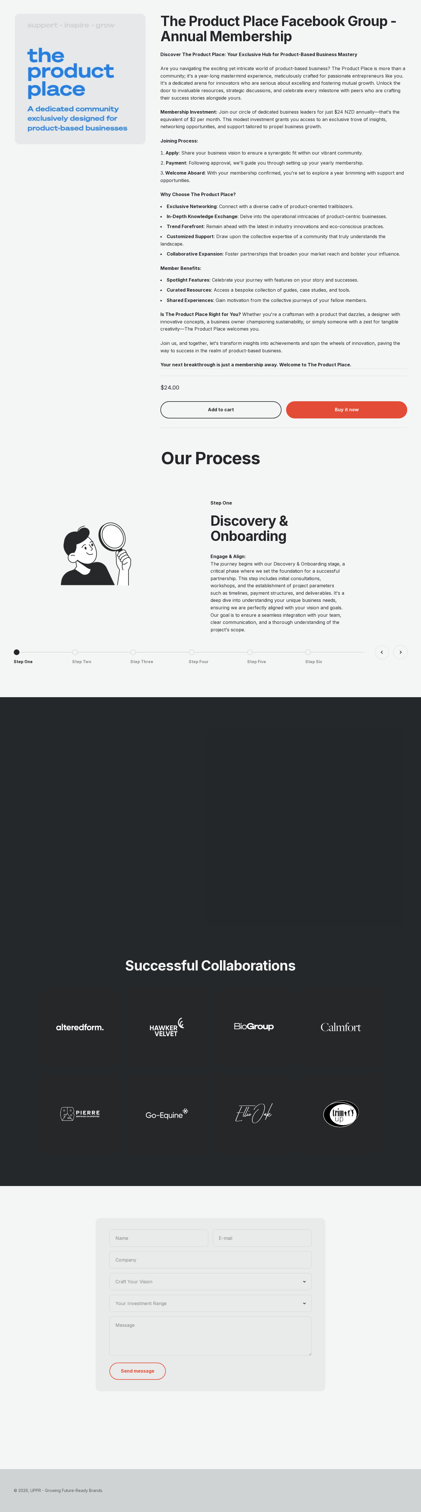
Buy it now (347, 409)
